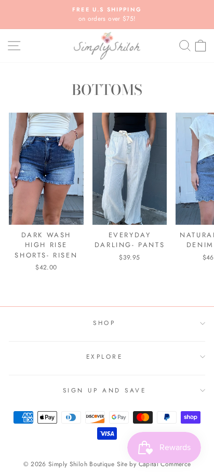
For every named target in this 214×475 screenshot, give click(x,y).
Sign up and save (104, 390)
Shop (104, 322)
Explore (104, 356)
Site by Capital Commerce (154, 464)
